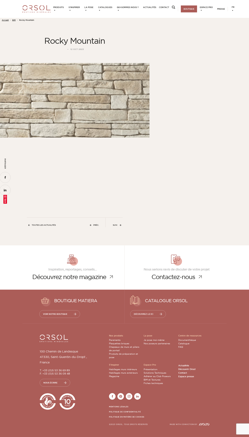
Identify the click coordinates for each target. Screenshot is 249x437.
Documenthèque (187, 340)
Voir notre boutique (55, 314)
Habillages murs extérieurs (123, 372)
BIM (14, 20)
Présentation (150, 369)
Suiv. (115, 225)
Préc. (96, 225)
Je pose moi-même (154, 340)
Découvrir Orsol (186, 369)
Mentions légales (118, 407)
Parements (114, 340)
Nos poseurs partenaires (157, 343)
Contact (164, 7)
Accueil (5, 20)
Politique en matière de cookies (126, 417)
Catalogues (105, 7)
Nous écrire (50, 382)
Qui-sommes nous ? (128, 7)
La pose (88, 7)
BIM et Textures (152, 379)
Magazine (114, 376)
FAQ (180, 347)
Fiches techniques (153, 383)
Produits (58, 7)
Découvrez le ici (143, 314)
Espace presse (186, 376)
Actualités (149, 7)
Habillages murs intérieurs (123, 369)
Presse (221, 9)
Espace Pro (206, 7)
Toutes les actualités (44, 225)
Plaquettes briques (119, 343)
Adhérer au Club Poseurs (157, 376)
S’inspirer (74, 7)
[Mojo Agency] (204, 424)
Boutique (189, 9)
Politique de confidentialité (125, 412)
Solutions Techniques (155, 372)
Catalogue (183, 343)
